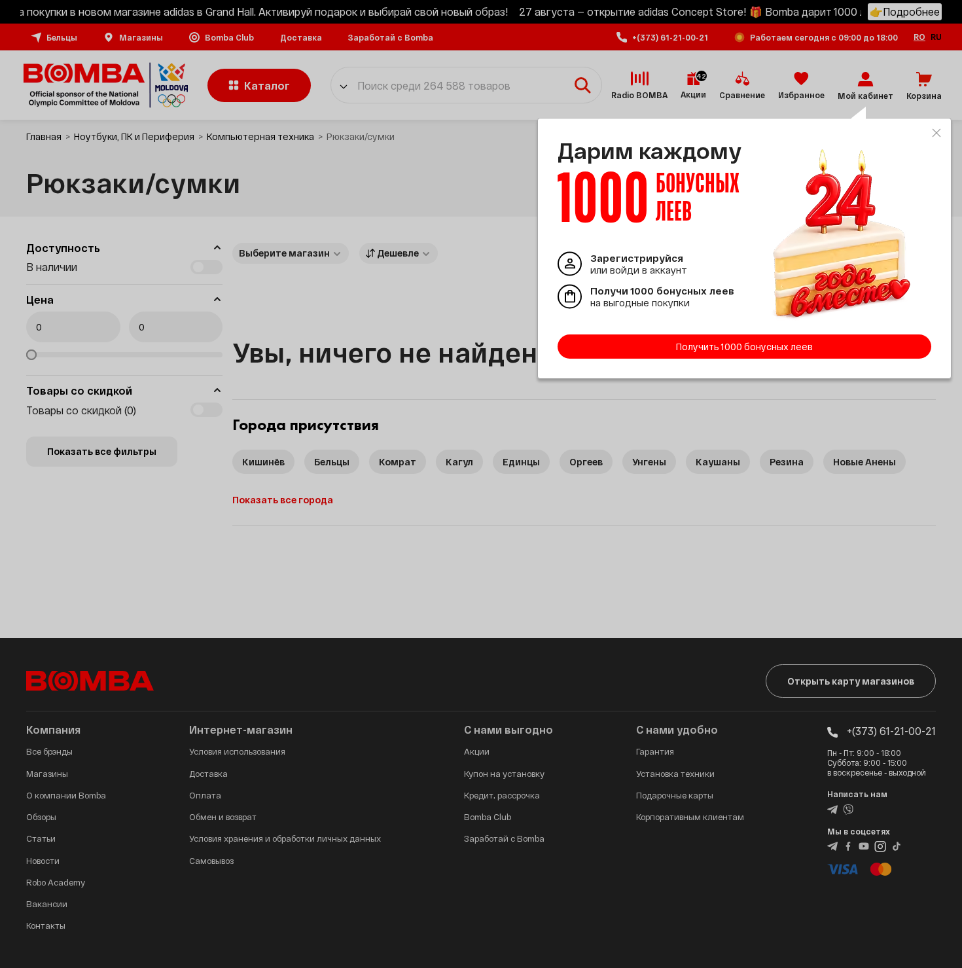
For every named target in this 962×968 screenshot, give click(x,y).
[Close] (936, 133)
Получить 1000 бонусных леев (744, 346)
